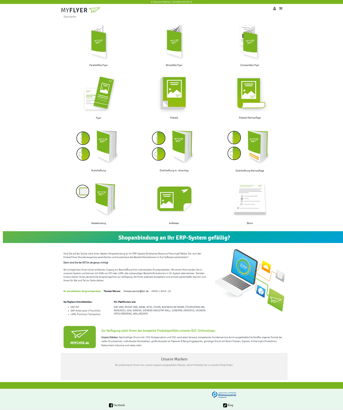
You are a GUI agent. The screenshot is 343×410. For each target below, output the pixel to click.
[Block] (250, 199)
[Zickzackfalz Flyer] (250, 41)
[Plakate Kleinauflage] (250, 93)
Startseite (69, 16)
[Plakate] (174, 93)
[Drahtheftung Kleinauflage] (250, 146)
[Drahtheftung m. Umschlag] (174, 146)
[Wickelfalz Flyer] (174, 41)
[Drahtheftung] (98, 146)
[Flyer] (98, 93)
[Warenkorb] (280, 8)
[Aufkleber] (174, 199)
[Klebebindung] (98, 199)
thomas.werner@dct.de (136, 291)
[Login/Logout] (274, 8)
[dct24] (84, 10)
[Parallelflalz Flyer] (98, 41)
